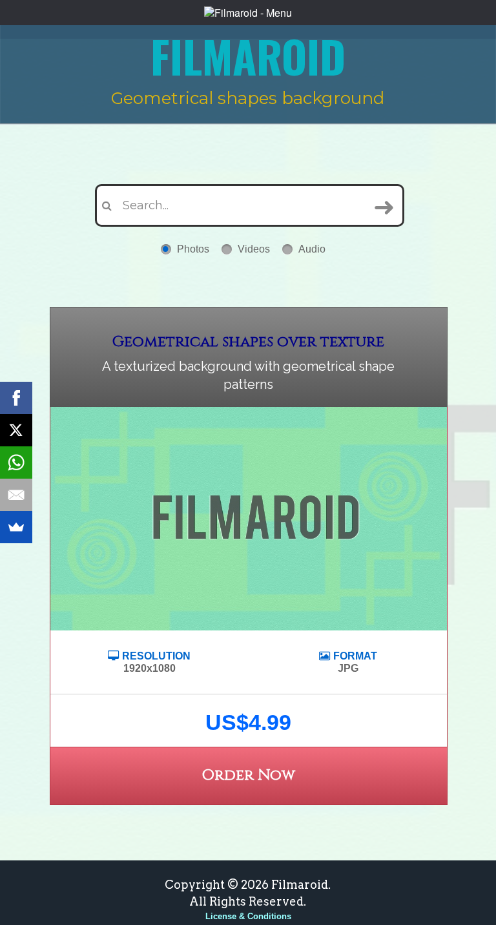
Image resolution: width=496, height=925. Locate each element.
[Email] (16, 495)
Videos (254, 249)
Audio (312, 249)
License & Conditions (248, 916)
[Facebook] (16, 398)
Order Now (248, 775)
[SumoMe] (16, 527)
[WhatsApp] (16, 462)
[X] (16, 430)
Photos (193, 249)
